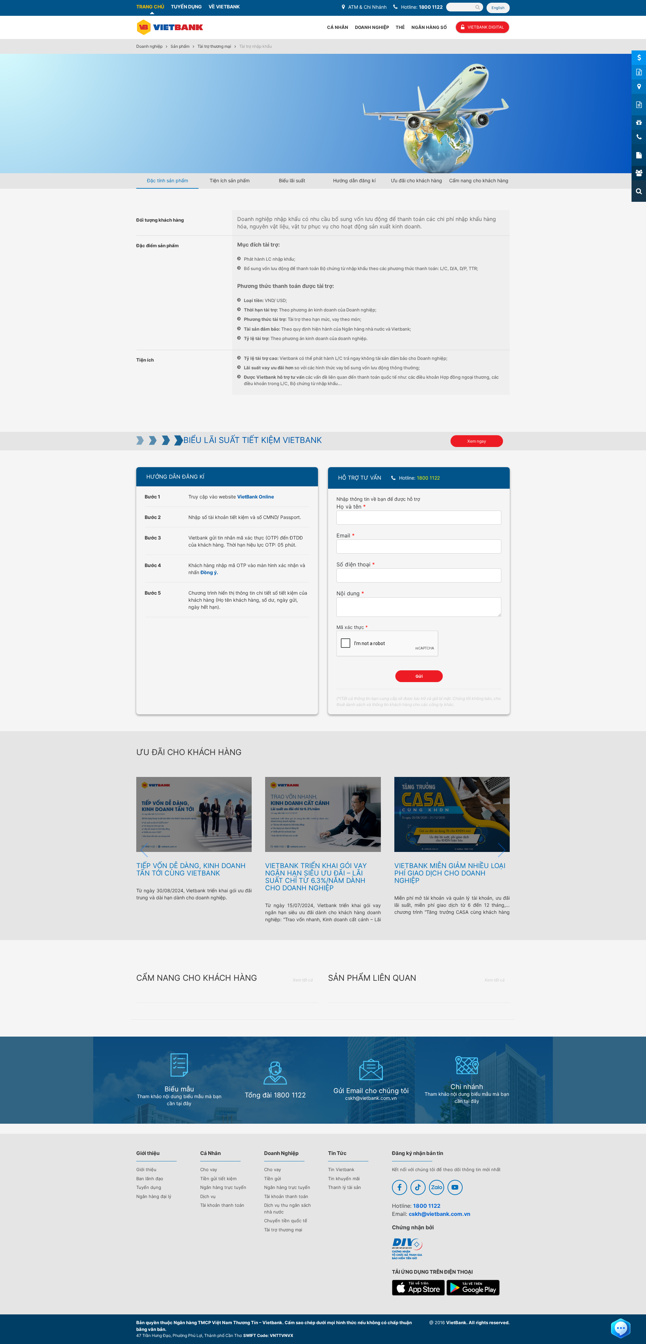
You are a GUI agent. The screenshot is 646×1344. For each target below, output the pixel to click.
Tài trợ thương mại (214, 46)
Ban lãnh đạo (149, 1178)
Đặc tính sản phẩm (167, 180)
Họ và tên (348, 506)
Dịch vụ (208, 1196)
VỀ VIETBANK (224, 6)
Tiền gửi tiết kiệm (218, 1178)
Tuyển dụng (148, 1187)
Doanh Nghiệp (372, 27)
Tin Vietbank (341, 1169)
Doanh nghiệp (149, 46)
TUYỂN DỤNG (186, 6)
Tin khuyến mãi (344, 1178)
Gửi (419, 676)
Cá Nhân (337, 27)
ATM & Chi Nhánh (367, 7)
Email (343, 535)
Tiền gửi (272, 1178)
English (498, 7)
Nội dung (348, 593)
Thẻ (400, 27)
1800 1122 (431, 7)
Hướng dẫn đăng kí (354, 180)
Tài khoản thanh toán (222, 1205)
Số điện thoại (353, 564)
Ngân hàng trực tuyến (223, 1187)
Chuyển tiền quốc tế (285, 1220)
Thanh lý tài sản (344, 1187)
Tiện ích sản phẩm (230, 180)
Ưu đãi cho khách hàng (416, 180)
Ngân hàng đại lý (153, 1196)
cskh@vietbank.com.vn (439, 1213)
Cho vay (208, 1169)
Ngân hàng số (429, 27)
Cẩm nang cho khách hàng (478, 180)
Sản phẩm (180, 46)
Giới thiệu (146, 1169)
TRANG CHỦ (150, 6)
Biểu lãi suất (292, 180)
